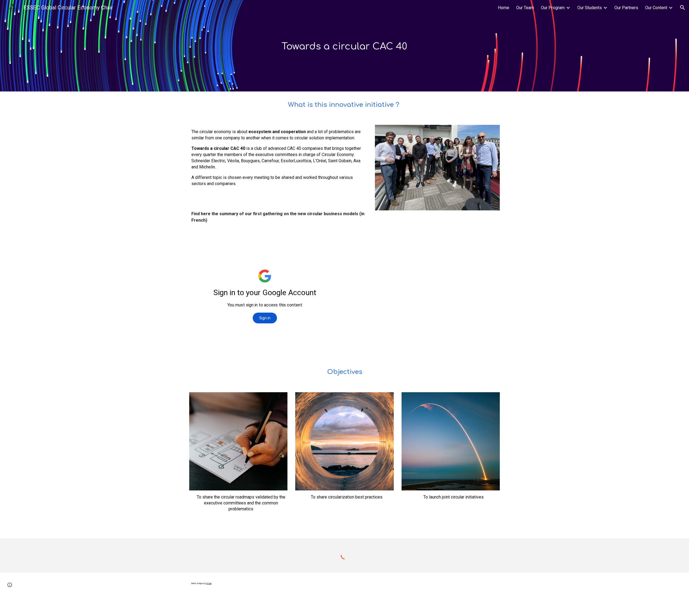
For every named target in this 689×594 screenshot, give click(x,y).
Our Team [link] (525, 7)
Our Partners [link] (626, 7)
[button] (682, 7)
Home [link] (503, 7)
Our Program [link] (553, 7)
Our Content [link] (656, 7)
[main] (344, 45)
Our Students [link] (589, 7)
